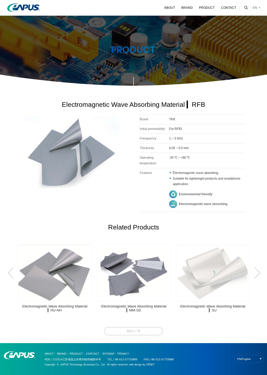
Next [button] (255, 273)
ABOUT (169, 7)
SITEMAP (108, 353)
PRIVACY (123, 353)
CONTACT (228, 7)
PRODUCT (207, 7)
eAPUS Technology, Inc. (23, 8)
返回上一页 (133, 331)
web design (135, 364)
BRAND (187, 7)
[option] (57, 280)
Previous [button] (12, 273)
